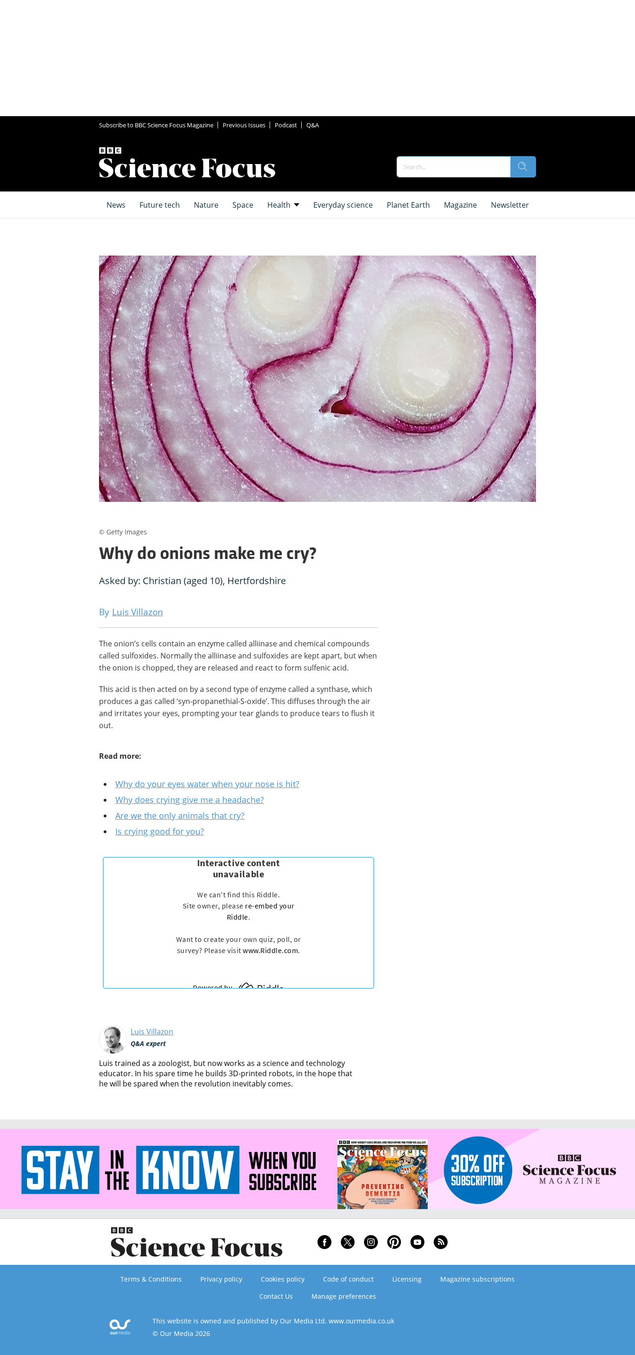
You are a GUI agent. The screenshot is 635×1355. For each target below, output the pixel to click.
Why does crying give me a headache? (189, 799)
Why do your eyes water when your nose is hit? (207, 783)
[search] (523, 167)
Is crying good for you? (159, 831)
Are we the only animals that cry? (180, 815)
